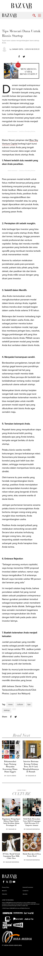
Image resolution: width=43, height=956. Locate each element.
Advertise (25, 894)
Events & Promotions (28, 887)
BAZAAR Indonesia (33, 829)
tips (28, 704)
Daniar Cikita (17, 49)
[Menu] (39, 15)
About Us (4, 890)
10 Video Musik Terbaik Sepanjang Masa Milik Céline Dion (11, 856)
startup (7, 710)
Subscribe (4, 894)
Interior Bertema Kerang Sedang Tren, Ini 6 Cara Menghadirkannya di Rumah (31, 767)
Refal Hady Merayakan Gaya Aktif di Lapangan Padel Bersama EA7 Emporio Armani (31, 822)
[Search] (34, 15)
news (10, 704)
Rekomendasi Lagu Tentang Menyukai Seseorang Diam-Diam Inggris (10, 767)
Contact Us (25, 890)
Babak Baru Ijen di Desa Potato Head (32, 855)
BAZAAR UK (32, 776)
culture (20, 704)
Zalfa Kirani (11, 776)
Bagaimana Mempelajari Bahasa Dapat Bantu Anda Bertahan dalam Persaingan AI (11, 822)
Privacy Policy (5, 887)
